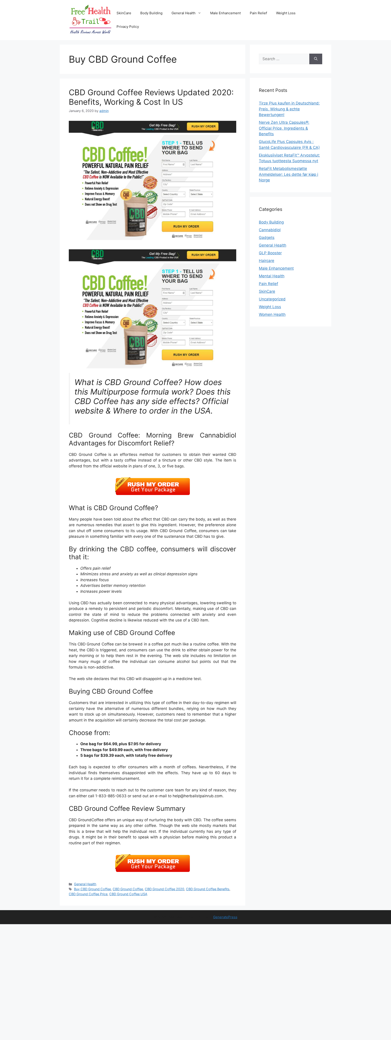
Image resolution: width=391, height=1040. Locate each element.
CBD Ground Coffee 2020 (164, 889)
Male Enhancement (225, 13)
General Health (184, 13)
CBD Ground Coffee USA (128, 894)
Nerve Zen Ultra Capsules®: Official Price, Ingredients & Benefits (284, 128)
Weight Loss (286, 13)
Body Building (151, 13)
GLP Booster (270, 253)
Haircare (266, 260)
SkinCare (124, 13)
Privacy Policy (128, 26)
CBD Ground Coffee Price (88, 894)
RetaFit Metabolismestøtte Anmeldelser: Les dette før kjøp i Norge (288, 174)
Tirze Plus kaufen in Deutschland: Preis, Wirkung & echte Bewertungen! (289, 109)
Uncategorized (272, 299)
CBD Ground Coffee (128, 889)
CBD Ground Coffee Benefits (207, 889)
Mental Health (271, 276)
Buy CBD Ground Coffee (92, 889)
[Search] (315, 59)
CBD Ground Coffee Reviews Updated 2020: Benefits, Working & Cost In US (151, 97)
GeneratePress (225, 917)
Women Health (272, 314)
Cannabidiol (270, 230)
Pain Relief (258, 13)
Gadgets (266, 237)
